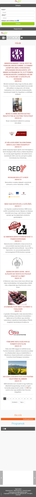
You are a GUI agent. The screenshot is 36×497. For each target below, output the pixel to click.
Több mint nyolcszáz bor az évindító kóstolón (18, 344)
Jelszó (3, 15)
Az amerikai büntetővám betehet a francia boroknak (18, 239)
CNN (27, 388)
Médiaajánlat (18, 490)
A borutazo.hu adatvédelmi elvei (18, 492)
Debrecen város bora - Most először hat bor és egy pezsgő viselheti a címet (18, 275)
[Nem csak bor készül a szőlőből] (18, 189)
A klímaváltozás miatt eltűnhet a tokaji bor (18, 309)
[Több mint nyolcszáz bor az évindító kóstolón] (18, 327)
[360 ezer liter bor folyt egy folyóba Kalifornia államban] (18, 362)
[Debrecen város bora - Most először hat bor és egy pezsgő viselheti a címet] (18, 257)
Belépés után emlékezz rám (9, 21)
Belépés (18, 5)
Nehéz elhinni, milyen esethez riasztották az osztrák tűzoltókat (18, 116)
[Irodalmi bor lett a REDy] (18, 162)
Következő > (15, 402)
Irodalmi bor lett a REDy (18, 178)
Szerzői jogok (26, 490)
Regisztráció (18, 29)
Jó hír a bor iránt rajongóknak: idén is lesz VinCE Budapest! (18, 144)
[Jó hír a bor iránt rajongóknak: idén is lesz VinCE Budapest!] (18, 127)
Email (3, 9)
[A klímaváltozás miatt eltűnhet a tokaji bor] (18, 292)
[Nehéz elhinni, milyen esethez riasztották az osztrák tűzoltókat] (18, 99)
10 (30, 398)
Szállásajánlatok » (28, 419)
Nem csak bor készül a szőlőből (18, 205)
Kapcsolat (18, 489)
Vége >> (22, 402)
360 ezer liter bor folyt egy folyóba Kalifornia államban (18, 379)
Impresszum (9, 490)
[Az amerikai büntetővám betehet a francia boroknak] (18, 222)
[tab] (18, 5)
